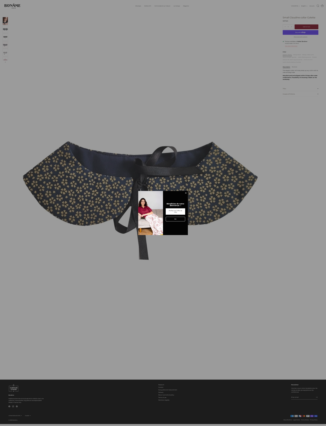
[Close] (186, 193)
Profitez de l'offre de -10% (175, 211)
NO (175, 219)
